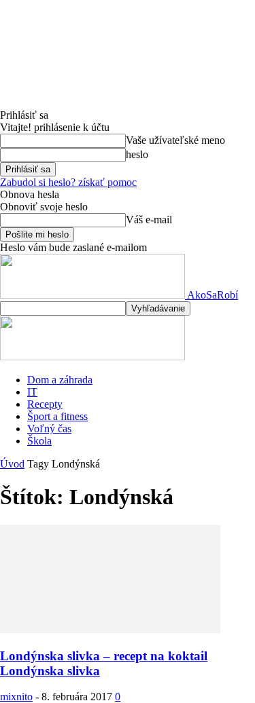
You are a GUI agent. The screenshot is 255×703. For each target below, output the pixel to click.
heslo (137, 154)
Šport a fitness (57, 416)
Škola (39, 440)
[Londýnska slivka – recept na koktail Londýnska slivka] (110, 629)
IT (32, 392)
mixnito (16, 696)
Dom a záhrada (59, 379)
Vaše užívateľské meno (175, 140)
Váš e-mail (149, 219)
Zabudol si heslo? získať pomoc (68, 182)
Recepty (45, 404)
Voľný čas (49, 428)
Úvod (12, 464)
